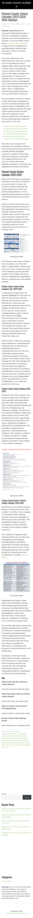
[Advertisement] (16, 773)
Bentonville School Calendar (16, 126)
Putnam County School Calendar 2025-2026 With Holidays (15, 16)
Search (4, 794)
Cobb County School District (16, 134)
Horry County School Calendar (17, 139)
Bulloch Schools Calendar (15, 136)
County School (15, 731)
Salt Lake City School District (16, 131)
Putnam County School (16, 43)
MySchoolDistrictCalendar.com (16, 913)
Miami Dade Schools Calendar (17, 129)
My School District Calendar (16, 2)
